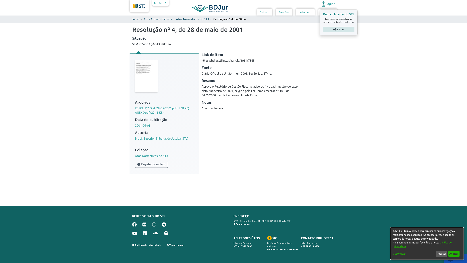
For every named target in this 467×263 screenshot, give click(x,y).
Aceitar (453, 253)
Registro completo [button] (152, 164)
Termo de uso (176, 245)
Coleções (284, 12)
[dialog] (426, 243)
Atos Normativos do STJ (192, 19)
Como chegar (242, 224)
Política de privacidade (147, 245)
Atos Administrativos (158, 19)
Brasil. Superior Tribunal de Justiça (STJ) (161, 138)
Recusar (441, 253)
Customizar (399, 253)
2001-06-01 (142, 125)
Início (136, 19)
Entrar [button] (340, 29)
